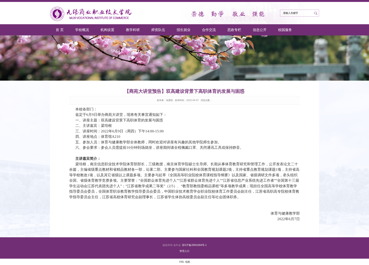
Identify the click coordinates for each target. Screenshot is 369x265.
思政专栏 (234, 30)
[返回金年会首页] (91, 13)
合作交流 (209, 30)
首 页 (60, 30)
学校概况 (82, 30)
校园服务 (285, 30)
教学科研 (133, 30)
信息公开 (260, 30)
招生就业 (183, 30)
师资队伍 (158, 30)
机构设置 (107, 30)
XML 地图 (184, 261)
